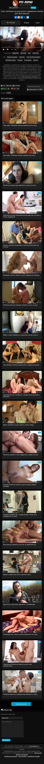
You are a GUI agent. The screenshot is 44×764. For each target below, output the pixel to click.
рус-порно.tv (33, 746)
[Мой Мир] (21, 17)
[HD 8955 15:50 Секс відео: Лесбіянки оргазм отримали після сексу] (22, 130)
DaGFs (9, 93)
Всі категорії (11, 22)
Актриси (26, 23)
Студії (37, 23)
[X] (24, 17)
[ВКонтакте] (15, 17)
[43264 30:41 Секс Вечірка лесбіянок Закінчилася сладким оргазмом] (22, 370)
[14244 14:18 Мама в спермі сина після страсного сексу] (22, 579)
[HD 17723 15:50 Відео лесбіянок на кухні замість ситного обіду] (22, 430)
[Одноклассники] (18, 17)
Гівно (14, 89)
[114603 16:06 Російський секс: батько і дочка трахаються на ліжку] (22, 639)
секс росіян (22, 756)
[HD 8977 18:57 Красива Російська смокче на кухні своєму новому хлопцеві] (22, 490)
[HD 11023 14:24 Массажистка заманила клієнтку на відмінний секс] (22, 549)
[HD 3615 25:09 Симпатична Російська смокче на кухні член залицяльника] (22, 669)
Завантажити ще (21, 704)
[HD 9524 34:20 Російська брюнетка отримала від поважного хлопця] (22, 699)
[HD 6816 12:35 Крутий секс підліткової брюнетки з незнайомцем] (22, 609)
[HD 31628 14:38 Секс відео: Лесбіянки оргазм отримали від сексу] (22, 160)
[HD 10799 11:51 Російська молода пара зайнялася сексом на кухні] (22, 190)
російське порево (34, 756)
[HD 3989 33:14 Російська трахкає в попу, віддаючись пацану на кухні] (22, 460)
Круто (5, 89)
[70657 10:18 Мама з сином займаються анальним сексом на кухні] (22, 340)
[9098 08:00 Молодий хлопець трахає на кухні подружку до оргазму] (22, 280)
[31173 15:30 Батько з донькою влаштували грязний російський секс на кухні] (22, 250)
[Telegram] (27, 17)
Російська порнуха (10, 756)
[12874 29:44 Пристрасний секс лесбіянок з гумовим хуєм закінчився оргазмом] (22, 400)
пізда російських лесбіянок (29, 77)
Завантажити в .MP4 (35, 89)
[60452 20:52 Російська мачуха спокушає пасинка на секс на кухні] (22, 310)
